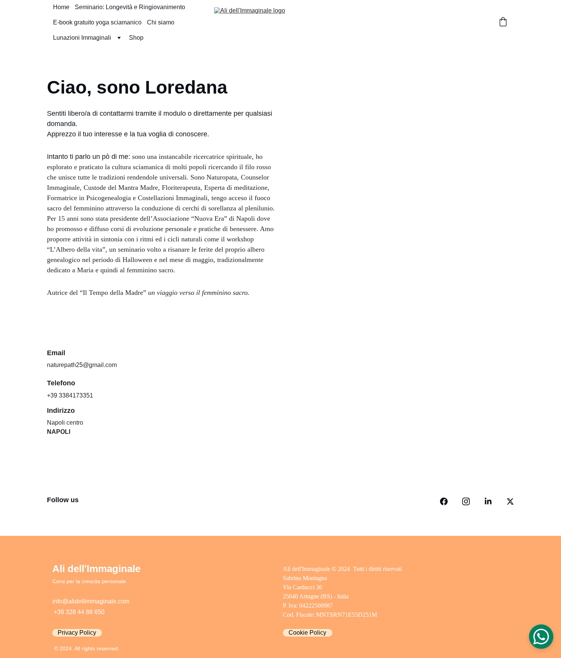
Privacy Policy (77, 632)
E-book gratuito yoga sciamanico (97, 22)
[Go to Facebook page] (444, 501)
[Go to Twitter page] (510, 501)
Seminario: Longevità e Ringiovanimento (130, 7)
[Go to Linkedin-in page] (488, 501)
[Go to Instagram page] (466, 501)
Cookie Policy (307, 632)
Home (61, 7)
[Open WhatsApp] (541, 636)
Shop (136, 37)
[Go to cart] (503, 22)
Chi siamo (160, 22)
